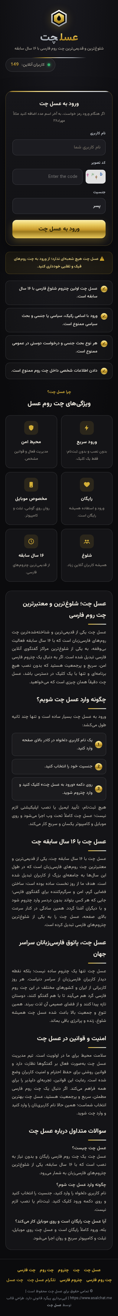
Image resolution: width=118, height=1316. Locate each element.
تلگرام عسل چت (41, 1280)
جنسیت (99, 192)
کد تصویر (98, 163)
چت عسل (14, 1280)
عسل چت (54, 1305)
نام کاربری (98, 133)
